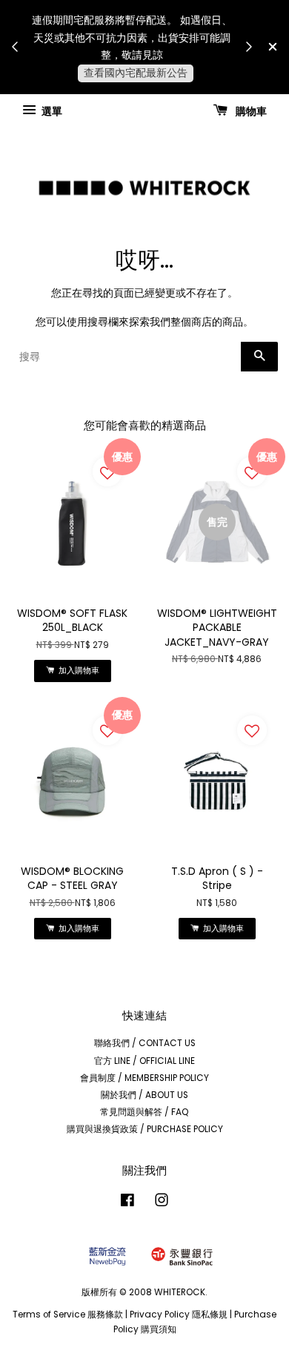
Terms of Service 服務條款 (68, 1314)
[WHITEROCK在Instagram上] (161, 1203)
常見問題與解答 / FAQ (144, 1112)
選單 (50, 110)
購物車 (250, 110)
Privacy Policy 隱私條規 (178, 1314)
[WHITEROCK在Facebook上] (127, 1203)
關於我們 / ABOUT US (144, 1095)
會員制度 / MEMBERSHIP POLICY (144, 1078)
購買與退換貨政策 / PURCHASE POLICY (145, 1129)
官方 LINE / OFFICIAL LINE (144, 1061)
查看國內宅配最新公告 (135, 72)
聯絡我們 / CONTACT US (145, 1043)
